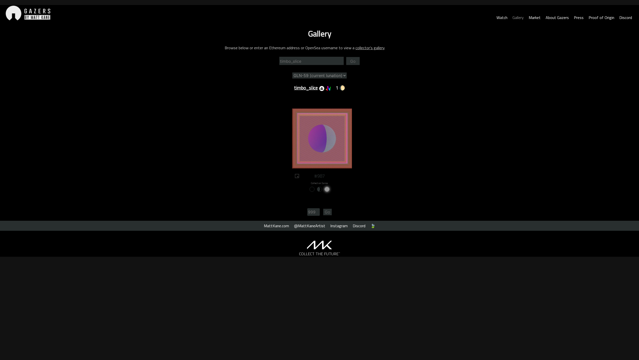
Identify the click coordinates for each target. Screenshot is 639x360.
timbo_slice (306, 87)
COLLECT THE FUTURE (319, 254)
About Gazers (557, 17)
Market (535, 17)
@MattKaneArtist (309, 226)
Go (353, 61)
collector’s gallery (369, 48)
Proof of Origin (601, 17)
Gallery (518, 17)
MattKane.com (276, 226)
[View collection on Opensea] (321, 87)
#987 (319, 176)
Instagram (339, 226)
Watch (501, 17)
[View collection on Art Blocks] (327, 87)
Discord (625, 17)
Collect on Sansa (319, 183)
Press (579, 17)
